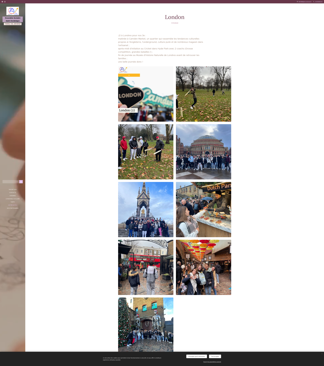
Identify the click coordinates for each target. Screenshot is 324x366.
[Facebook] (2, 1)
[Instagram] (5, 1)
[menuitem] (13, 189)
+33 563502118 (318, 1)
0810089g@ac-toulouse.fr (305, 1)
